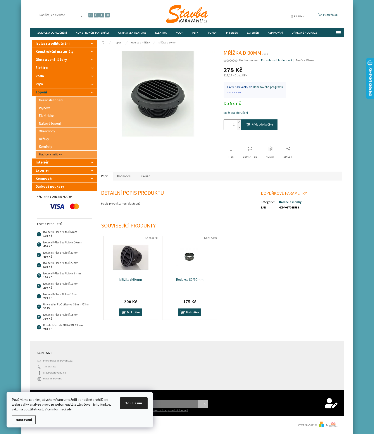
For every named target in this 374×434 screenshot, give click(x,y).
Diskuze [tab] (145, 176)
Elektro (42, 68)
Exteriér (42, 170)
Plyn (39, 84)
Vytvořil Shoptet (307, 425)
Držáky (44, 139)
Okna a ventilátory (51, 59)
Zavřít (231, 140)
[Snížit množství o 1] (239, 127)
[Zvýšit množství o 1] (239, 122)
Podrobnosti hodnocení (276, 61)
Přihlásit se (203, 404)
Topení (41, 92)
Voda (40, 76)
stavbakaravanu (52, 379)
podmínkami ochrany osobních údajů (165, 410)
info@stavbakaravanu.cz (57, 361)
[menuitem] (51, 32)
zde (69, 409)
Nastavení (24, 419)
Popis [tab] (105, 176)
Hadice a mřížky (50, 154)
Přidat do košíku (262, 124)
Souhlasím (133, 403)
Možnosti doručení (236, 113)
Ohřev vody (47, 131)
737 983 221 (49, 367)
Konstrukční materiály (55, 51)
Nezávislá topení (51, 100)
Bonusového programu (268, 87)
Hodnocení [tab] (124, 176)
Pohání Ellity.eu (234, 92)
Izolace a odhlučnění (53, 43)
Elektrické (46, 115)
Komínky (45, 146)
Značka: (305, 60)
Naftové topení (50, 123)
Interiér (42, 162)
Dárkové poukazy (50, 186)
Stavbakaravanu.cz (54, 373)
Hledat (82, 15)
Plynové (44, 108)
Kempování (45, 178)
